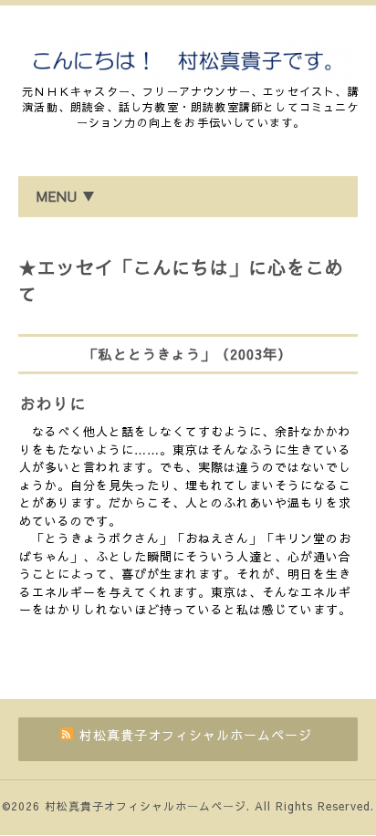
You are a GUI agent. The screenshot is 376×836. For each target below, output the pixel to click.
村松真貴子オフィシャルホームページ (145, 806)
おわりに (53, 403)
